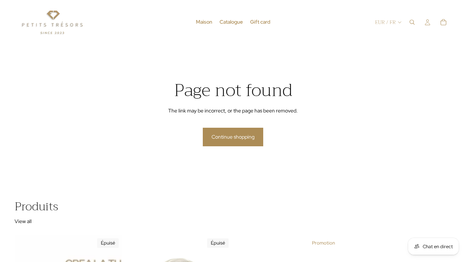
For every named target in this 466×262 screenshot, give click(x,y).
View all (23, 221)
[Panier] (443, 22)
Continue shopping (233, 137)
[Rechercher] (412, 22)
